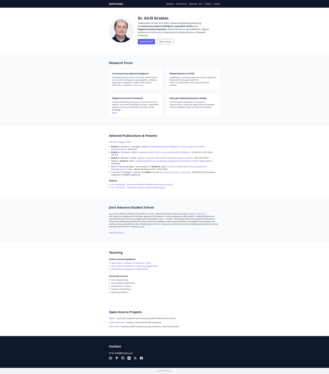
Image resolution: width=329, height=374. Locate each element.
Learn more (138, 85)
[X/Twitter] (135, 358)
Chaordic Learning (196, 214)
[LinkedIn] (129, 358)
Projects (208, 4)
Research (170, 4)
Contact (216, 4)
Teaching (193, 4)
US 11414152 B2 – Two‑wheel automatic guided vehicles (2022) (138, 187)
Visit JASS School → (117, 232)
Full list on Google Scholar (120, 142)
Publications (181, 4)
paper (114, 112)
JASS (201, 4)
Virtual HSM (114, 326)
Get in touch (165, 41)
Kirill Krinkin (116, 3)
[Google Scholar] (116, 358)
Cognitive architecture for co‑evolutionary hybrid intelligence (164, 152)
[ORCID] (110, 358)
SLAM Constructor (116, 322)
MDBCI (112, 318)
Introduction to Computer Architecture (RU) (129, 269)
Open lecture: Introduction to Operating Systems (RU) (134, 266)
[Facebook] (141, 358)
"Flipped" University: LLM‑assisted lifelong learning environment (165, 158)
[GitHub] (122, 358)
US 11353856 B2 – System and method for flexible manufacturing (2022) (142, 184)
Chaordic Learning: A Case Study (176, 172)
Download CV (146, 41)
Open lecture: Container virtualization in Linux (131, 263)
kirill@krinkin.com (124, 353)
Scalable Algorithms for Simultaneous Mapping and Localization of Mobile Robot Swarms (173, 161)
